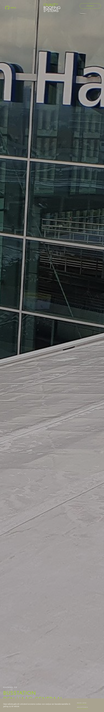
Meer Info (81, 703)
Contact (90, 6)
